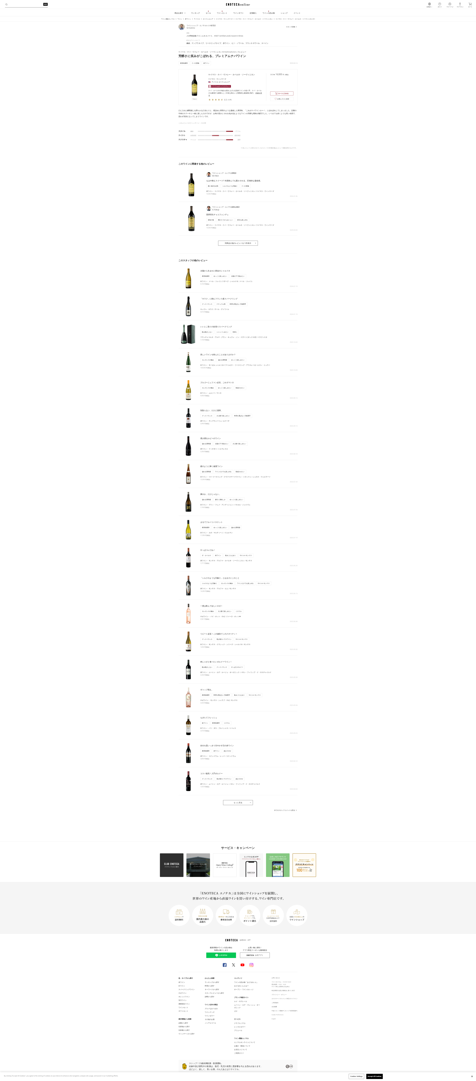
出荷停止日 (282, 986)
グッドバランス (207, 304)
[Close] (472, 1076)
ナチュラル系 (221, 304)
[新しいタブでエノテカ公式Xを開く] (234, 965)
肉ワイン (206, 63)
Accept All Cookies (374, 1076)
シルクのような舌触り (230, 186)
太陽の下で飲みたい (238, 276)
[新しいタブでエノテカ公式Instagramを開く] (251, 965)
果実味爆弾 (184, 63)
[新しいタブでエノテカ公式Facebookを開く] (225, 965)
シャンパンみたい (222, 332)
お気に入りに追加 (283, 99)
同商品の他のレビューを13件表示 (238, 243)
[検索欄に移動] (6, 4)
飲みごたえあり (230, 555)
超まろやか (227, 751)
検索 (45, 4)
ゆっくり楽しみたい (220, 276)
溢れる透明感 (222, 360)
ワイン (180, 19)
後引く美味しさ (220, 499)
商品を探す (179, 13)
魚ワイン (205, 723)
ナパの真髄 (195, 63)
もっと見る (238, 803)
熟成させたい (240, 388)
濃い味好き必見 (213, 186)
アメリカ (197, 19)
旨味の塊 (211, 220)
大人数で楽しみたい (223, 416)
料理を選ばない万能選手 (238, 304)
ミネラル (239, 611)
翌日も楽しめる (242, 220)
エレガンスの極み (208, 360)
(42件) (229, 100)
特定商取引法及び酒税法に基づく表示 (283, 990)
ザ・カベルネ (206, 555)
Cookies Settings (356, 1076)
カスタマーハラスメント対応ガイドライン (285, 998)
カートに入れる (283, 93)
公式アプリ (259, 955)
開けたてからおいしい (225, 220)
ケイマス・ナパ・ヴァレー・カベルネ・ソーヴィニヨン (254, 19)
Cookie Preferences (277, 1015)
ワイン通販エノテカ (168, 19)
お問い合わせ (276, 978)
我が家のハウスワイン (224, 639)
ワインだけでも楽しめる (223, 472)
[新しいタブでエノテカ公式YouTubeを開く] (242, 965)
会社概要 (274, 1007)
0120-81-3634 (287, 982)
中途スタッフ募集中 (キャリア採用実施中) (285, 1011)
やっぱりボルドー (237, 667)
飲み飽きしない (207, 332)
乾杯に (235, 332)
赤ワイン (188, 19)
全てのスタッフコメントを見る (284, 810)
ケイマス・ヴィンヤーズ (224, 19)
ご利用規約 (275, 1003)
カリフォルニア (208, 19)
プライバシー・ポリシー (279, 994)
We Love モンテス (246, 555)
